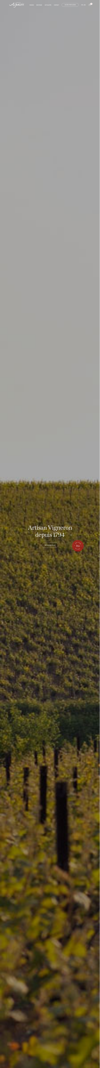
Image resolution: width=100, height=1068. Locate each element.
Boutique (39, 5)
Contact (56, 5)
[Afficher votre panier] (90, 7)
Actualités (48, 5)
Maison (32, 5)
